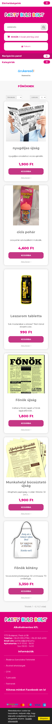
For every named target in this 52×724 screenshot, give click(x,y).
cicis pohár (26, 232)
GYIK (8, 672)
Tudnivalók (11, 678)
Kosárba (26, 171)
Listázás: (34, 97)
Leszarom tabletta (26, 316)
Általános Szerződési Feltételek (20, 659)
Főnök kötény (26, 568)
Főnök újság (26, 400)
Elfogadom (44, 718)
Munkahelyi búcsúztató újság (26, 484)
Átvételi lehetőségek (15, 666)
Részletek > (26, 178)
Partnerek (10, 684)
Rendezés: (11, 97)
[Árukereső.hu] (26, 72)
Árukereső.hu (26, 75)
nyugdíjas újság (26, 148)
